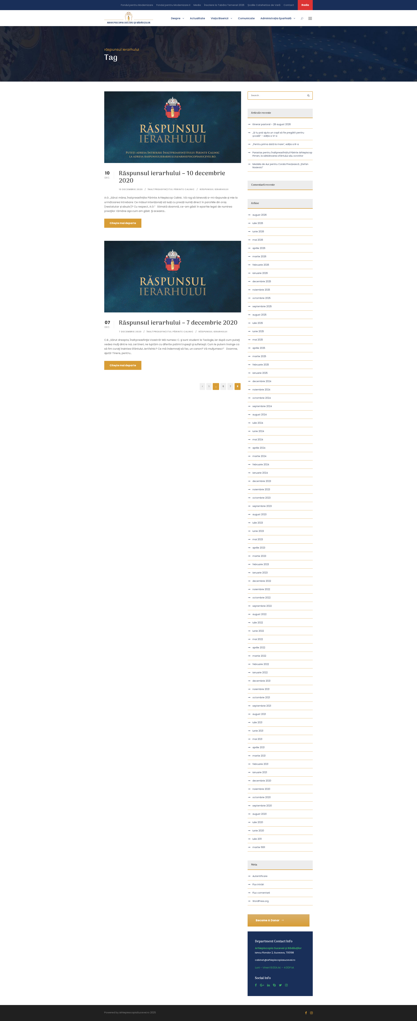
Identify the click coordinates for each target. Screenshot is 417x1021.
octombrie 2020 (261, 797)
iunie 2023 (258, 531)
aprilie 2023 (258, 547)
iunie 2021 (257, 730)
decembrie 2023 (261, 481)
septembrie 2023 (262, 506)
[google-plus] (262, 985)
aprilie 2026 (258, 248)
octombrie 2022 (261, 597)
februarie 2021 (260, 764)
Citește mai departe (123, 223)
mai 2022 (257, 639)
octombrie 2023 (261, 497)
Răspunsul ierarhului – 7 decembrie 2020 (178, 323)
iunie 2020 (258, 830)
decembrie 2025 (261, 281)
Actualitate (197, 18)
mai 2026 (257, 239)
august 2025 (259, 314)
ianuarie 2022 (260, 672)
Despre (175, 18)
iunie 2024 (258, 431)
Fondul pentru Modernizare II (173, 5)
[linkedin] (268, 985)
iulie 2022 (257, 622)
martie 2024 (259, 456)
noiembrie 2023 (261, 489)
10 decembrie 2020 (131, 189)
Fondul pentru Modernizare (137, 5)
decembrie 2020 (261, 780)
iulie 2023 (257, 522)
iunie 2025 (258, 331)
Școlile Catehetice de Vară (264, 5)
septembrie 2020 (262, 805)
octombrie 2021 (261, 697)
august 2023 (259, 514)
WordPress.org (260, 901)
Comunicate (246, 18)
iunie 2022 (258, 631)
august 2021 (259, 714)
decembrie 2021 (261, 680)
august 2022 (259, 614)
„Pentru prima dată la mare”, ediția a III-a (275, 144)
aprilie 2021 (258, 747)
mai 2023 (257, 539)
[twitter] (280, 985)
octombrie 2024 (261, 398)
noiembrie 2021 (260, 689)
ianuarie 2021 (259, 772)
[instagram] (286, 985)
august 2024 (259, 414)
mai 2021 (257, 739)
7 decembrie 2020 (130, 331)
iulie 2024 (257, 423)
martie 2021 (259, 755)
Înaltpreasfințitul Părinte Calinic (171, 189)
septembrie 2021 (261, 705)
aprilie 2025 (258, 348)
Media (197, 5)
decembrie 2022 (261, 581)
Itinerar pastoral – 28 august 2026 (271, 124)
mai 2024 (257, 439)
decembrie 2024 (261, 381)
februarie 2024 (260, 464)
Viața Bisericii (219, 18)
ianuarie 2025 (260, 373)
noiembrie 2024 (261, 389)
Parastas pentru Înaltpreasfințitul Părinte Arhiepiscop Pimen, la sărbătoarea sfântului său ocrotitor (282, 154)
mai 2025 (257, 339)
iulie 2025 (257, 323)
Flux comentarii (261, 892)
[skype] (274, 985)
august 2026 (259, 215)
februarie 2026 (260, 264)
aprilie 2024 (259, 447)
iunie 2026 (258, 231)
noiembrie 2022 (261, 589)
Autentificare (259, 876)
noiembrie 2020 (261, 789)
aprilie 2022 (258, 647)
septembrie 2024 (262, 406)
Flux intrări (258, 884)
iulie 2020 (257, 822)
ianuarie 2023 (260, 572)
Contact (289, 5)
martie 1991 (258, 847)
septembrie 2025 (262, 306)
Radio (305, 5)
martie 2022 (259, 655)
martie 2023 (259, 556)
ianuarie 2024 (260, 472)
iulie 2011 (257, 839)
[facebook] (256, 985)
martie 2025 (259, 356)
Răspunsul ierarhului (214, 189)
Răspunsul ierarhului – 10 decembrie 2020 (172, 177)
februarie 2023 (260, 564)
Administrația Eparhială (275, 18)
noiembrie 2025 (261, 289)
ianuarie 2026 (260, 273)
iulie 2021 (257, 722)
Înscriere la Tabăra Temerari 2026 (224, 5)
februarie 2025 (260, 364)
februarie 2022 (260, 664)
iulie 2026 (257, 223)
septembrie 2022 (262, 606)
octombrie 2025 (261, 298)
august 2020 (259, 814)
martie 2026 (259, 256)
